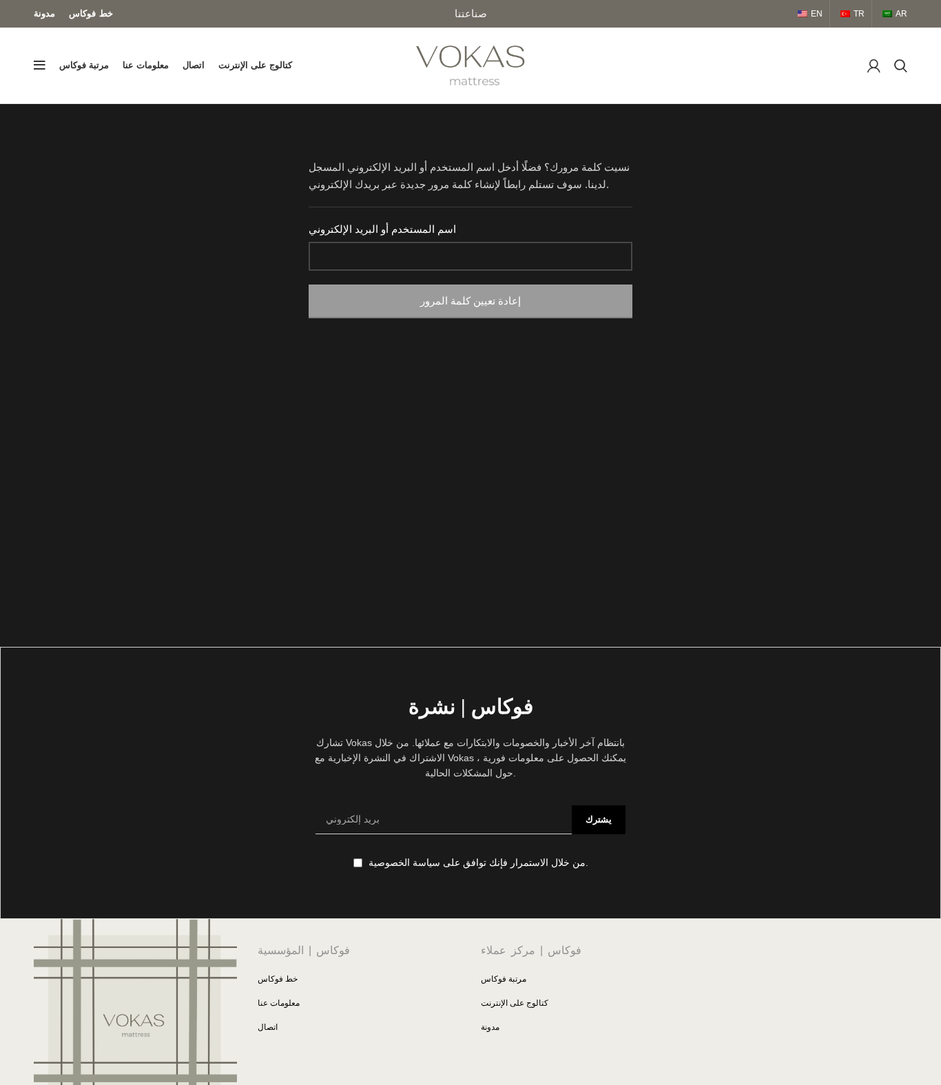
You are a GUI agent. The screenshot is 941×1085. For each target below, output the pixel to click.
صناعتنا (471, 13)
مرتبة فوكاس (503, 979)
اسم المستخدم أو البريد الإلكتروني (382, 229)
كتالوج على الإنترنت (514, 1003)
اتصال (268, 1027)
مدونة (490, 1027)
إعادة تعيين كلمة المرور (470, 301)
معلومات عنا (279, 1003)
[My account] (873, 65)
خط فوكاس (278, 979)
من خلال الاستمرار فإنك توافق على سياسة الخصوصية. (477, 862)
